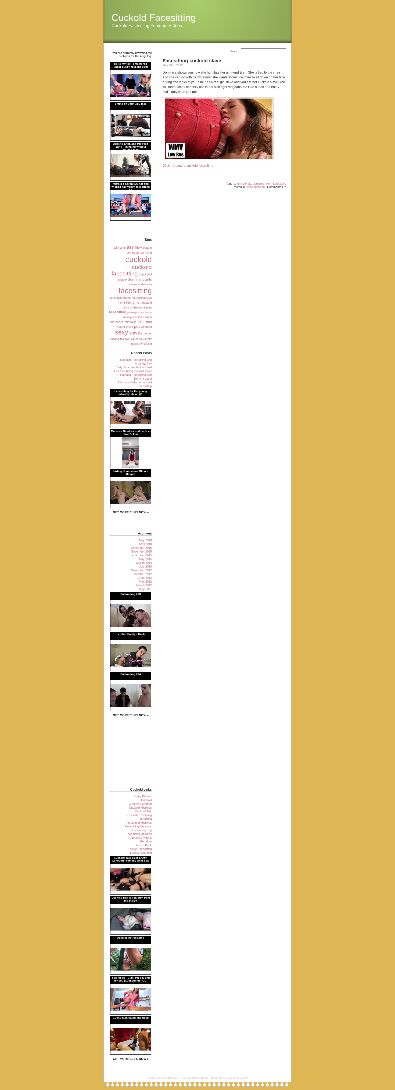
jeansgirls (133, 312)
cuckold (246, 183)
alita (116, 247)
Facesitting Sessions (138, 826)
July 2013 (145, 566)
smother (146, 333)
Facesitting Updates (139, 833)
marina (147, 317)
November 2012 (141, 570)
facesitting (279, 183)
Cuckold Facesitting (154, 17)
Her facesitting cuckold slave (133, 371)
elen (268, 183)
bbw (138, 247)
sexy (121, 332)
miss (133, 322)
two (127, 338)
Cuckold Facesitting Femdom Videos (147, 25)
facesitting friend (120, 297)
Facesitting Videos (140, 837)
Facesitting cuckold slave (192, 60)
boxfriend (133, 252)
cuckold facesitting (132, 270)
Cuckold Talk (143, 811)
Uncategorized (255, 186)
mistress (145, 321)
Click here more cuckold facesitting (188, 166)
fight (128, 302)
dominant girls (140, 279)
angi (236, 183)
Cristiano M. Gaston (236, 1077)
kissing (127, 317)
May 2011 (145, 589)
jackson (128, 307)
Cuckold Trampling (139, 815)
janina (138, 307)
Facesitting (145, 818)
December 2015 (141, 547)
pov (137, 326)
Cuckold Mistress (140, 807)
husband (146, 302)
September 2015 (141, 555)
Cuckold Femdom (140, 803)
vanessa (136, 338)
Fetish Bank (144, 845)
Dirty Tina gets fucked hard (134, 367)
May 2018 (145, 540)
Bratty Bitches (143, 796)
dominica (258, 183)
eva (149, 284)
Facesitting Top (142, 830)
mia (127, 322)
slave (134, 333)
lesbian (137, 317)
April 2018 (145, 544)
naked (121, 326)
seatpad (146, 326)
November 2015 (141, 551)
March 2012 (144, 585)
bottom (147, 247)
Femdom (146, 841)
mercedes (117, 322)
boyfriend (146, 252)
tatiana (114, 338)
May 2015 (145, 559)
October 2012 (143, 574)
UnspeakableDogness (194, 1077)
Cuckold (146, 800)
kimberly (146, 312)
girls (135, 302)
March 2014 (144, 562)
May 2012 (145, 581)
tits (122, 338)
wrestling (146, 343)
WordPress (169, 1077)
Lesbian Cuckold (141, 852)
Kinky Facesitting (141, 849)
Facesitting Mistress (138, 822)
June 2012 (145, 577)
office (129, 326)
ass (130, 247)
